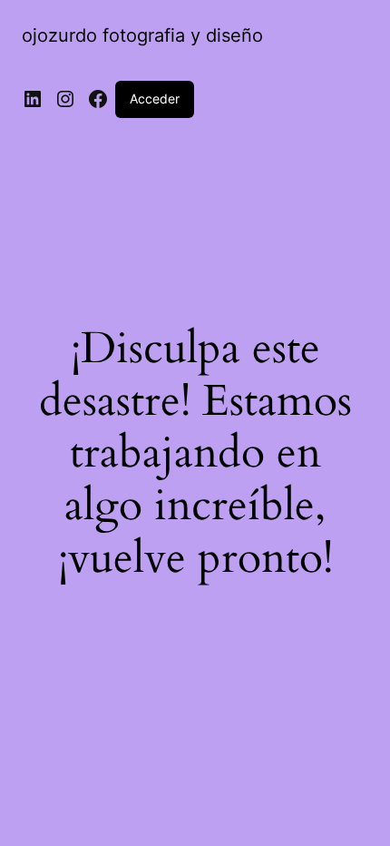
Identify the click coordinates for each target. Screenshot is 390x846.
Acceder (155, 98)
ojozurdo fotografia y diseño (142, 35)
